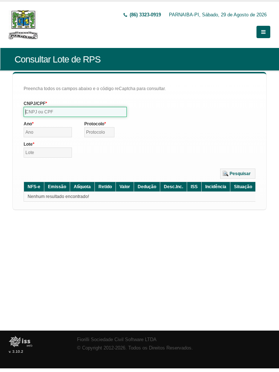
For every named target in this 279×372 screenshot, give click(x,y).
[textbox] (75, 112)
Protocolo (94, 123)
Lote (28, 144)
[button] (237, 174)
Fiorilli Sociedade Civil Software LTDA (117, 339)
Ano (28, 123)
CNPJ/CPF (34, 103)
